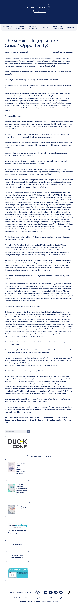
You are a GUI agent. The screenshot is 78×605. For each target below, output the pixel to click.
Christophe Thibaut (24, 52)
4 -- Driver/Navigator (35, 420)
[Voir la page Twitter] (51, 592)
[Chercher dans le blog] (28, 431)
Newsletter (20, 592)
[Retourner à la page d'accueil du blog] (39, 8)
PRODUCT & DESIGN (7, 27)
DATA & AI (45, 27)
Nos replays (17, 544)
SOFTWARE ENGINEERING (20, 27)
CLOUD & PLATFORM (33, 27)
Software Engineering (64, 52)
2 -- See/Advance (60, 418)
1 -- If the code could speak (42, 418)
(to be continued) (11, 418)
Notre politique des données (30, 601)
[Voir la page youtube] (61, 592)
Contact (28, 592)
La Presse (12, 592)
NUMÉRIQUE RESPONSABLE (57, 27)
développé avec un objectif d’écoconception (48, 598)
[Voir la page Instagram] (56, 592)
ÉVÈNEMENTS (70, 27)
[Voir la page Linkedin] (45, 592)
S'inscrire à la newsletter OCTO (17, 556)
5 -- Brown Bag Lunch (52, 420)
